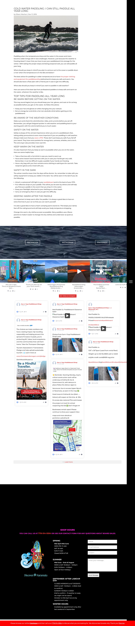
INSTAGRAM (67, 242)
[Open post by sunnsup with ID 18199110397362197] (11, 271)
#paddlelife (125, 362)
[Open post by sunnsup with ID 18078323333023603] (79, 271)
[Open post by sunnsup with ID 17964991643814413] (101, 271)
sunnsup (11, 261)
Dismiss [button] (122, 623)
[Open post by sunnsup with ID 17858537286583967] (56, 271)
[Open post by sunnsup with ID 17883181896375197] (123, 271)
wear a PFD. (38, 138)
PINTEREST (102, 242)
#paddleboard (107, 320)
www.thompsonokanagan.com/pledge (31, 356)
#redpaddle (116, 362)
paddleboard (49, 182)
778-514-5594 (57, 623)
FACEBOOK (32, 242)
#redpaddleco (93, 325)
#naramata (97, 320)
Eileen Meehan (21, 14)
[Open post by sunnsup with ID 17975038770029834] (33, 271)
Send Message (93, 575)
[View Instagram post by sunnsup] (20, 280)
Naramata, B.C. (93, 309)
